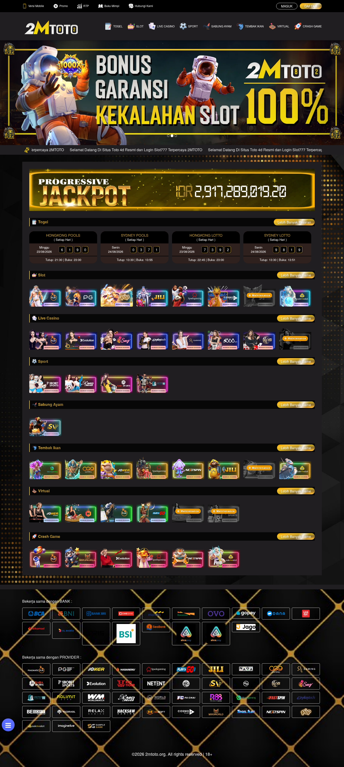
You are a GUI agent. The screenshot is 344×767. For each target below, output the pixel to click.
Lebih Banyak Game (296, 275)
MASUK (287, 6)
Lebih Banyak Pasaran (294, 222)
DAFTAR (310, 6)
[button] (26, 92)
